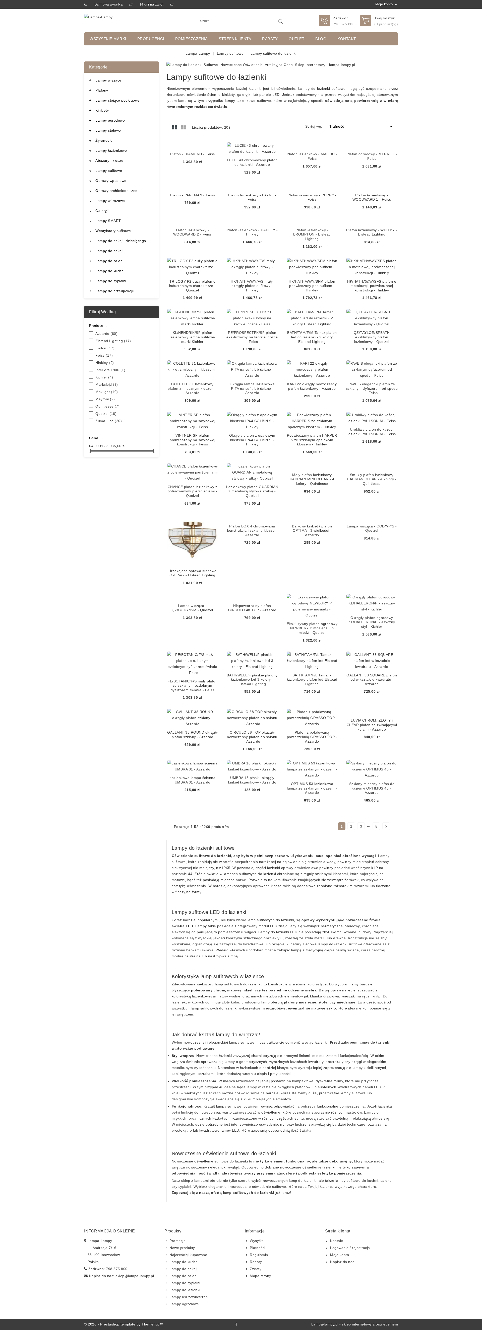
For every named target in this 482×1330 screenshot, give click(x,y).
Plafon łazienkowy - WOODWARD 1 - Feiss (371, 197)
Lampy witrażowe (110, 201)
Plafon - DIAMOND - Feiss (192, 154)
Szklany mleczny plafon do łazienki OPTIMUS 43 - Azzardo (372, 788)
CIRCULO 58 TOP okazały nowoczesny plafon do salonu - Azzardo (252, 736)
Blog (320, 39)
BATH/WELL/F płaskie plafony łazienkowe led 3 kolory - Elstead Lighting (252, 679)
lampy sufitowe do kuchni (356, 1181)
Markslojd (106, 384)
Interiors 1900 (110, 370)
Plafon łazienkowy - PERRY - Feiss (312, 197)
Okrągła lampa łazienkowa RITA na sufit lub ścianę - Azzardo (252, 388)
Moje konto (339, 1255)
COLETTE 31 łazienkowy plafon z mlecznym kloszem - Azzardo (192, 388)
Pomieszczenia (191, 39)
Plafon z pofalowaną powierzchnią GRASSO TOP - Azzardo (312, 736)
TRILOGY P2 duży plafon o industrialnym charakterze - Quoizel (192, 285)
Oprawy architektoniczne (116, 191)
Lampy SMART (108, 221)
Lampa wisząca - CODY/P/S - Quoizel (372, 528)
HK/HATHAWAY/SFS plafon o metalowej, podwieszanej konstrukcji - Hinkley (371, 285)
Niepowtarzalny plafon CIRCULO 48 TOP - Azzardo (252, 608)
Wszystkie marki (108, 39)
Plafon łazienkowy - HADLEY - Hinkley (252, 232)
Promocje (177, 1241)
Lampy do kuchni (110, 271)
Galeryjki (102, 211)
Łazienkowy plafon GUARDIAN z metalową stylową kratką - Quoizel (252, 491)
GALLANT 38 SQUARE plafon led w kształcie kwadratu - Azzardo (371, 679)
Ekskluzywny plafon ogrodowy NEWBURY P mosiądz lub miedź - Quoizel (312, 628)
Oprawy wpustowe (111, 181)
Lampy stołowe (108, 130)
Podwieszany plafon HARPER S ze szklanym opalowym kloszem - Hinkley (312, 439)
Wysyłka (257, 1241)
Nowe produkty (182, 1248)
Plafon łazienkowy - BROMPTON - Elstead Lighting (312, 234)
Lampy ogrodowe (110, 120)
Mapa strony (260, 1276)
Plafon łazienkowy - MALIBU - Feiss (312, 156)
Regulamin (259, 1255)
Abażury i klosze (109, 161)
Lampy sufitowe (108, 171)
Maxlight (106, 392)
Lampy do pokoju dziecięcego (120, 241)
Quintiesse (107, 406)
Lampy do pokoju (110, 251)
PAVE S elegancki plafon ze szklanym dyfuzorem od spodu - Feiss (372, 388)
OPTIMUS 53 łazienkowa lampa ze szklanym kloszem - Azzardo (312, 788)
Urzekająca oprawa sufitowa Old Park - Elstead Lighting (192, 573)
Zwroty (255, 1269)
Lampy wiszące (108, 80)
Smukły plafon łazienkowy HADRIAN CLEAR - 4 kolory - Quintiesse (371, 479)
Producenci (150, 39)
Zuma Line (108, 421)
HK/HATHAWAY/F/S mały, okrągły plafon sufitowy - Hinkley (252, 285)
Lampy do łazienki (184, 1290)
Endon (104, 348)
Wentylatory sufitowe (113, 231)
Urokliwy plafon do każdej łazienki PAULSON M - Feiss (372, 431)
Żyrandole (104, 140)
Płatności (257, 1248)
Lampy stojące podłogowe (117, 100)
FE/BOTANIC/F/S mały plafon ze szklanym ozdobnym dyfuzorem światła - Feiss (192, 685)
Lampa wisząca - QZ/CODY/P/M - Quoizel (192, 608)
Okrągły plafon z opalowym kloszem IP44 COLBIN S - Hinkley (252, 439)
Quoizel (105, 414)
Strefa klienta (235, 39)
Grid (174, 126)
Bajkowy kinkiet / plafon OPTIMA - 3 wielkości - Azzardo (312, 530)
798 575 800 (344, 24)
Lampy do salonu (110, 261)
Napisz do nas (342, 1262)
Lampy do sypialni (110, 281)
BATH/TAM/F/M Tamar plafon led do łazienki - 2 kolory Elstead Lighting (312, 337)
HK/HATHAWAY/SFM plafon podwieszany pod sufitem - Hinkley (312, 285)
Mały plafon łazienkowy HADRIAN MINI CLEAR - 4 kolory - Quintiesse (312, 479)
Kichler (104, 377)
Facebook (236, 1324)
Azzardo (106, 334)
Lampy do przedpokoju (114, 291)
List (183, 126)
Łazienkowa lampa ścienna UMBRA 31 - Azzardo (192, 780)
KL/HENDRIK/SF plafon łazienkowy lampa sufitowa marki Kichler (192, 337)
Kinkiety (102, 110)
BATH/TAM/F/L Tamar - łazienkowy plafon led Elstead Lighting (312, 679)
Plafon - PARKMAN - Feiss (192, 195)
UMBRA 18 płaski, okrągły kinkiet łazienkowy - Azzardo (252, 780)
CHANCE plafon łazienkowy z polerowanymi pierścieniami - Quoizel (192, 491)
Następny (386, 826)
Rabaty (270, 39)
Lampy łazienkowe (111, 150)
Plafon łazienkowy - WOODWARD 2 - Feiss (192, 232)
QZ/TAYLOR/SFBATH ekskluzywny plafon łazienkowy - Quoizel (372, 337)
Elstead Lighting (113, 341)
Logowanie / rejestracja (350, 1248)
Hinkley (104, 363)
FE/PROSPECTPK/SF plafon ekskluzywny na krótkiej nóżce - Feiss (252, 337)
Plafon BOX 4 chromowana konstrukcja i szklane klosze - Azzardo (252, 530)
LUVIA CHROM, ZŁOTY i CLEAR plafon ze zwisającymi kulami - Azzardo (372, 724)
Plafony (101, 90)
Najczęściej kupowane (188, 1255)
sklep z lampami (195, 1181)
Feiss (104, 355)
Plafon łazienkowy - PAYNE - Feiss (252, 197)
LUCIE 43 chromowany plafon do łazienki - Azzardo (252, 162)
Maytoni (105, 399)
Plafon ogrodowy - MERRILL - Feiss (371, 156)
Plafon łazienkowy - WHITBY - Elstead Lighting (371, 232)
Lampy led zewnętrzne (188, 1297)
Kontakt (346, 39)
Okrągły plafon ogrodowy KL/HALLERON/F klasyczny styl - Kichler (371, 622)
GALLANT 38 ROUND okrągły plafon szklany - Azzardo (192, 734)
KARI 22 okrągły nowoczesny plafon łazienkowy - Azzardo (312, 386)
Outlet (296, 39)
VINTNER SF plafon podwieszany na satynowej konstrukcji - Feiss (192, 439)
